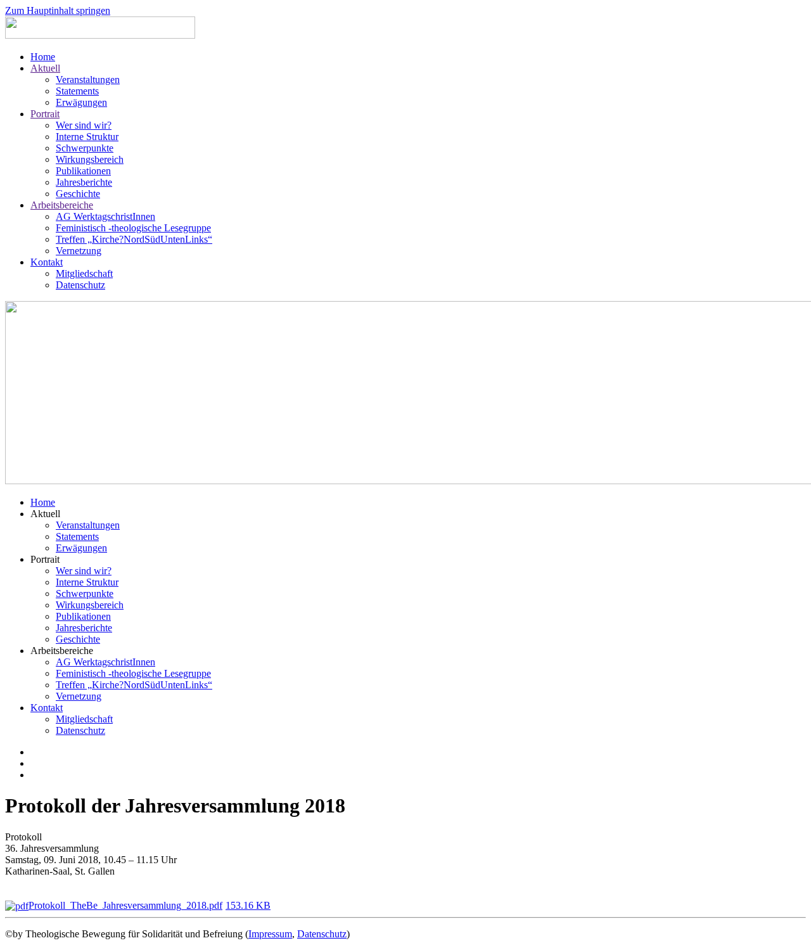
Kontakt (46, 262)
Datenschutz (80, 284)
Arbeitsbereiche (61, 205)
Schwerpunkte (84, 148)
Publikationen (83, 170)
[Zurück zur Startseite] (100, 35)
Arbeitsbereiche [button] (61, 650)
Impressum (270, 933)
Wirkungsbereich (90, 159)
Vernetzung (78, 250)
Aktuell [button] (45, 513)
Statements (77, 91)
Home (42, 56)
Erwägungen (81, 102)
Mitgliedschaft (84, 273)
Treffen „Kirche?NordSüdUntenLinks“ (134, 239)
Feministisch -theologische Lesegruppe (133, 227)
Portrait (45, 113)
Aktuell (45, 68)
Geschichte (78, 193)
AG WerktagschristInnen (105, 216)
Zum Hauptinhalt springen (57, 10)
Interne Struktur (87, 136)
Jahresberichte (84, 182)
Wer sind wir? (84, 125)
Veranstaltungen (88, 79)
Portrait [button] (45, 559)
